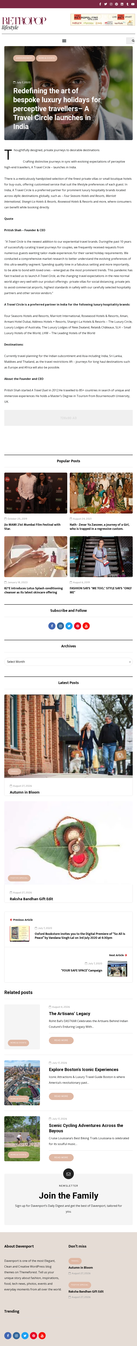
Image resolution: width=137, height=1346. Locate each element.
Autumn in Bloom (25, 792)
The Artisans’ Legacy (69, 1013)
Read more (61, 1040)
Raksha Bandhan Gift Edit (31, 899)
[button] (64, 41)
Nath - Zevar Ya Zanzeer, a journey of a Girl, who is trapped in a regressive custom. (99, 527)
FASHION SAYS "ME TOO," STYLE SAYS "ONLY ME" (101, 590)
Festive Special (19, 878)
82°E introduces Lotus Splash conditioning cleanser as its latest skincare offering (33, 590)
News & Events (47, 58)
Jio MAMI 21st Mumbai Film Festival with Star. (32, 527)
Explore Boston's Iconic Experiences (83, 1069)
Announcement (24, 58)
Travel (14, 771)
